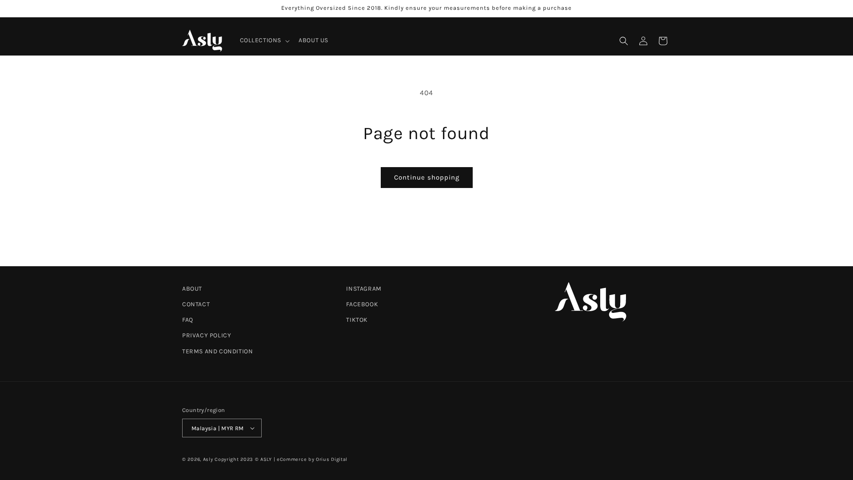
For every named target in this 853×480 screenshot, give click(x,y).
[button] (264, 40)
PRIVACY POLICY (206, 335)
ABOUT (192, 288)
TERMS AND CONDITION (217, 351)
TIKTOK (357, 320)
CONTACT (196, 304)
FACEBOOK (362, 304)
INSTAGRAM (363, 288)
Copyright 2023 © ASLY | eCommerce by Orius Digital (281, 459)
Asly (208, 459)
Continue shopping (426, 177)
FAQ (187, 320)
